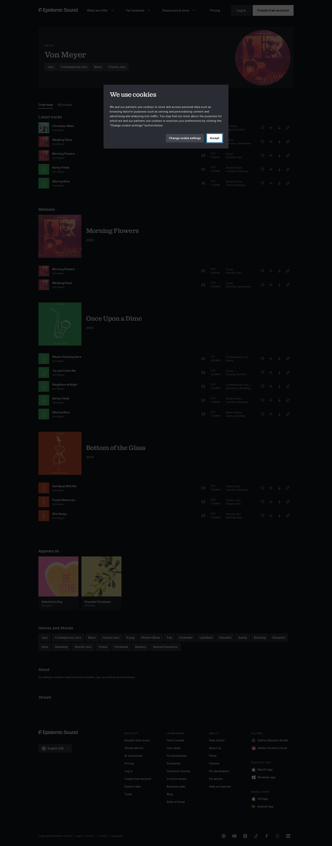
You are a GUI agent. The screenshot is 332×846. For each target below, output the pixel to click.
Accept (214, 138)
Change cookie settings (185, 138)
